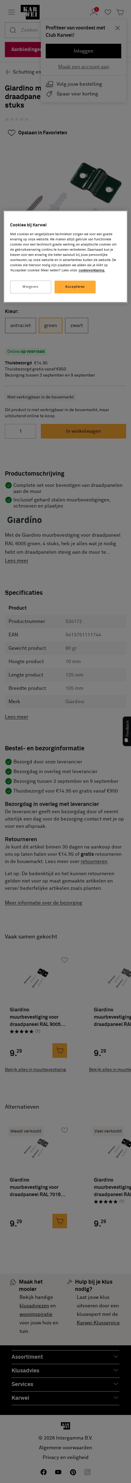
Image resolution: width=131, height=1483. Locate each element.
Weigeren (31, 287)
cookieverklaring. (92, 270)
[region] (65, 256)
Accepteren (75, 287)
